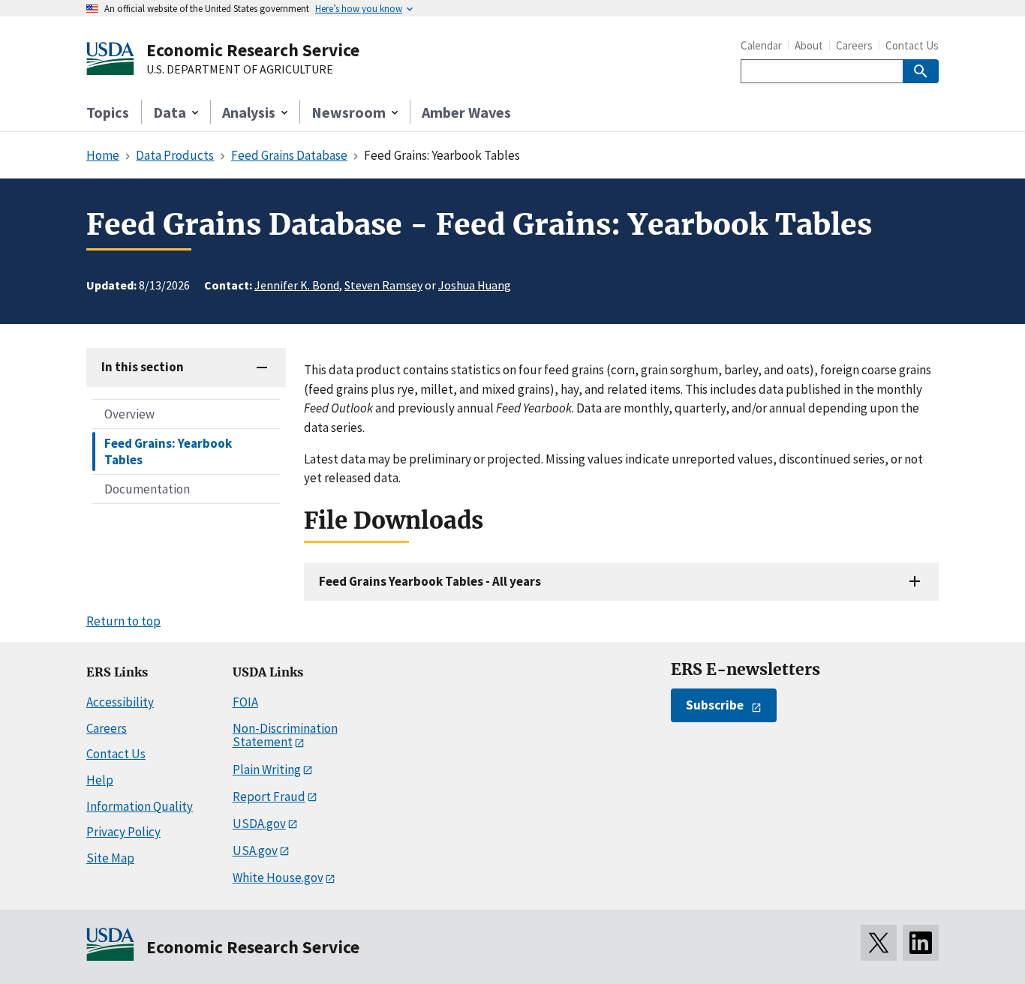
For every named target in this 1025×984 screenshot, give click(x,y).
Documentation (147, 489)
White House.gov (278, 877)
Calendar (761, 45)
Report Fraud (269, 796)
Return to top (123, 621)
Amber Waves (466, 112)
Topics (107, 112)
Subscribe (715, 705)
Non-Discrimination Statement (285, 735)
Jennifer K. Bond (296, 285)
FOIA (245, 702)
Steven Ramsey (383, 285)
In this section (142, 366)
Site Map (110, 858)
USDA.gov (259, 823)
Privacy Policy (123, 832)
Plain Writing (267, 769)
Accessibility (120, 702)
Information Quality (139, 806)
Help (99, 780)
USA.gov (255, 850)
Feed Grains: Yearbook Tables (168, 451)
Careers (854, 45)
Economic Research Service (252, 50)
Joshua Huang (474, 285)
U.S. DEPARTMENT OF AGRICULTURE (239, 69)
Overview (129, 414)
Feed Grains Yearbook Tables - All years (430, 581)
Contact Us (912, 45)
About (809, 45)
